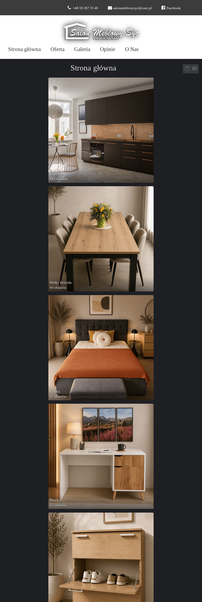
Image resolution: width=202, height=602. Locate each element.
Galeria (82, 49)
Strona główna (24, 49)
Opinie (107, 49)
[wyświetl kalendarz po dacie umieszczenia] (187, 68)
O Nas (132, 49)
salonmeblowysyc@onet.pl (132, 8)
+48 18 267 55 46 (85, 8)
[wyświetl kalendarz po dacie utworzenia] (194, 68)
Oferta (57, 49)
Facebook (174, 8)
